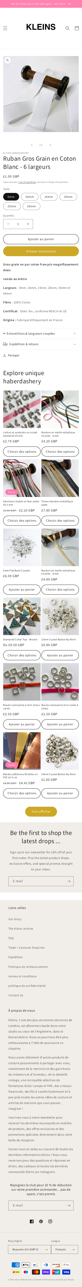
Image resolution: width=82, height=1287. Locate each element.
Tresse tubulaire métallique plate (57, 503)
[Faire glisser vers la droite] (50, 145)
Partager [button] (14, 355)
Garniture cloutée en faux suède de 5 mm (21, 503)
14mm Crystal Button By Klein (58, 774)
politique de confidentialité (27, 986)
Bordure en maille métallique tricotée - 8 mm (58, 572)
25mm (12, 206)
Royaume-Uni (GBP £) (25, 1249)
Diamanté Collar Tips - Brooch (20, 639)
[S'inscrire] (68, 881)
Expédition (15, 957)
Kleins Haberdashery (24, 1279)
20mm (68, 197)
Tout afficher (41, 811)
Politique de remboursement (28, 967)
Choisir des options (22, 452)
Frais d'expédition (27, 182)
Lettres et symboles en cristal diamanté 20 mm (20, 434)
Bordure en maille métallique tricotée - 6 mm (58, 434)
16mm (49, 197)
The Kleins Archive (20, 928)
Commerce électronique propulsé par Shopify (53, 1279)
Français (61, 1249)
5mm (11, 197)
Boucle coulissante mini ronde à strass (59, 706)
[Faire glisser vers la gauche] (31, 145)
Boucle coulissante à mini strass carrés (21, 706)
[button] (5, 28)
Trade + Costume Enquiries (26, 947)
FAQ (11, 938)
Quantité (8, 215)
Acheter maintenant (41, 251)
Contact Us (15, 995)
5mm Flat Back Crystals (16, 570)
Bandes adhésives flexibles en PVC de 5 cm (20, 776)
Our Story (14, 919)
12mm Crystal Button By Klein (58, 639)
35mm (31, 206)
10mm (29, 197)
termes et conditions (22, 976)
